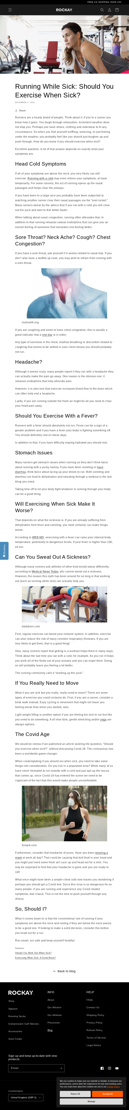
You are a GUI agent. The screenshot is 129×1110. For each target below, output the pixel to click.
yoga (103, 719)
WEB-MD (38, 537)
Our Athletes (55, 1015)
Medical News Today (45, 571)
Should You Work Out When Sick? (33, 953)
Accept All (108, 1094)
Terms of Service (96, 1037)
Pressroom (54, 1022)
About (51, 999)
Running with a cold (40, 178)
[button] (10, 10)
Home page (21, 993)
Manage (91, 1101)
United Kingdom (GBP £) (23, 1097)
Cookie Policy (113, 1087)
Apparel (12, 1008)
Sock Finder (15, 1039)
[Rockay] (64, 10)
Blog (50, 1030)
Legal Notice (94, 1045)
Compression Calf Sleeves (23, 1023)
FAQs (90, 999)
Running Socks (17, 1016)
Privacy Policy (94, 1022)
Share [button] (22, 110)
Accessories (15, 1031)
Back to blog (66, 971)
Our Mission (54, 1007)
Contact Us (93, 1007)
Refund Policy (94, 1030)
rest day (47, 334)
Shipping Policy (95, 1015)
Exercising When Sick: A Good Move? (35, 957)
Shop (11, 1001)
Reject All (75, 1094)
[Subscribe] (60, 1068)
